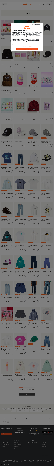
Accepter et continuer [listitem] (27, 49)
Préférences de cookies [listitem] (27, 46)
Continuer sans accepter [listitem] (36, 24)
